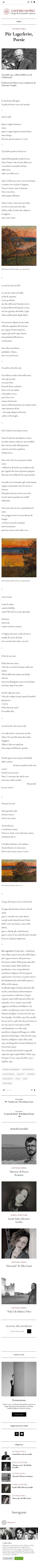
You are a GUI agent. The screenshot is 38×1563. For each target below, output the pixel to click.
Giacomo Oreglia (28, 1069)
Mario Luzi (20, 1074)
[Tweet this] (35, 1090)
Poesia (23, 29)
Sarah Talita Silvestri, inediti (22, 1487)
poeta (25, 1078)
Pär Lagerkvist (7, 1078)
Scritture (22, 1215)
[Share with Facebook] (32, 1090)
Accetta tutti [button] (19, 1558)
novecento (30, 1074)
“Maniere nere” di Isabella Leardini (21, 1466)
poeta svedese (7, 1083)
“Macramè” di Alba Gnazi (21, 1498)
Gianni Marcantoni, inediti (22, 1454)
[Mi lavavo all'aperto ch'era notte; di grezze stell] (19, 1533)
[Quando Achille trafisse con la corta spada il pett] (6, 1533)
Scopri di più (19, 1414)
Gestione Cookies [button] (8, 1558)
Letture (15, 29)
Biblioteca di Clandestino (11, 1069)
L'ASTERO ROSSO (23, 11)
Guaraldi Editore (8, 1074)
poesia (18, 1078)
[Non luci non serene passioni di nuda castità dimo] (31, 1533)
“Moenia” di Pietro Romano (22, 1476)
